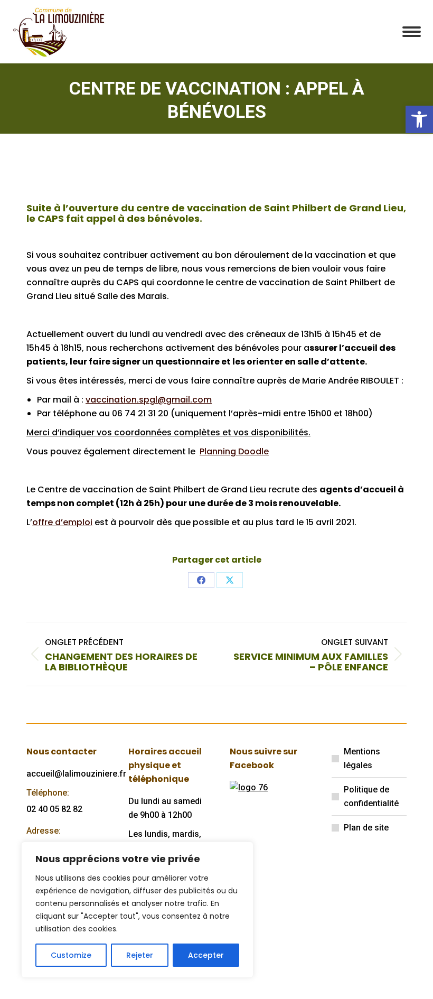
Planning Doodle (234, 451)
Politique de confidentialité (371, 796)
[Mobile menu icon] (411, 31)
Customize (71, 955)
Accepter (206, 955)
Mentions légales (362, 758)
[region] (137, 910)
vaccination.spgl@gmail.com (149, 400)
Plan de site (366, 828)
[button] (419, 119)
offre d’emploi (62, 522)
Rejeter (139, 955)
